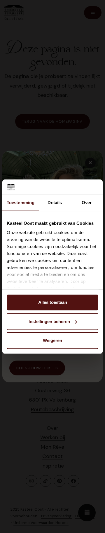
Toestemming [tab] (20, 202)
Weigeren (52, 340)
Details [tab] (55, 202)
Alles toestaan (52, 302)
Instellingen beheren (49, 321)
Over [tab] (87, 202)
